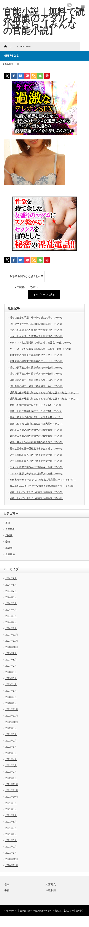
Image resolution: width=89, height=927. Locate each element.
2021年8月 (11, 809)
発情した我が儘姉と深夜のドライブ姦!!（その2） (36, 405)
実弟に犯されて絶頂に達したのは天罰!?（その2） (36, 417)
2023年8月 (11, 659)
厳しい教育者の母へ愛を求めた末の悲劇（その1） (36, 373)
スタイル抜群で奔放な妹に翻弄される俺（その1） (36, 473)
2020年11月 (11, 865)
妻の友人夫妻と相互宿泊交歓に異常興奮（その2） (36, 430)
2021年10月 (11, 796)
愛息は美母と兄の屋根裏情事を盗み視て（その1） (36, 448)
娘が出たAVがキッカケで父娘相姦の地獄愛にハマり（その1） (43, 486)
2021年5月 (11, 828)
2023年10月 (11, 647)
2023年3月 (11, 690)
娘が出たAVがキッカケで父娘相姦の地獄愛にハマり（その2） (43, 479)
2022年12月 (11, 709)
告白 (7, 541)
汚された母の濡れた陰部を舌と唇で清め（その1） (36, 336)
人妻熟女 (10, 529)
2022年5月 (11, 753)
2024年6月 (11, 597)
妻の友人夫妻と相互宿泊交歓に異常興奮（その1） (36, 436)
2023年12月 (11, 634)
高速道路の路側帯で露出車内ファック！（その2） (36, 355)
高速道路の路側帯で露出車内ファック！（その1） (36, 361)
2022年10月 (11, 722)
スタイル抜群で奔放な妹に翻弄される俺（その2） (36, 467)
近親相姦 (10, 554)
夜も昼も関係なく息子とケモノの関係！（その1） (26, 278)
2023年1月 (11, 703)
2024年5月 (11, 603)
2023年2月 (11, 697)
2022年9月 (11, 728)
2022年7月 (11, 740)
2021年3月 (11, 840)
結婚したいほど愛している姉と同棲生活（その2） (36, 492)
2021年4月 (11, 834)
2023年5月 (11, 678)
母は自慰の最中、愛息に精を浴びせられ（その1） (36, 386)
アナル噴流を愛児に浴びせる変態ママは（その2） (36, 455)
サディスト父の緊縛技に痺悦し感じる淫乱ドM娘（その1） (41, 349)
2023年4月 (11, 684)
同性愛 (9, 535)
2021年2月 (11, 846)
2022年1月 (11, 778)
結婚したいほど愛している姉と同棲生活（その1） (36, 498)
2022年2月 (11, 771)
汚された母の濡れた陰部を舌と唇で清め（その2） (36, 330)
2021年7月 (11, 815)
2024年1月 (11, 628)
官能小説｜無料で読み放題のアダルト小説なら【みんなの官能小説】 (50, 910)
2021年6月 (11, 821)
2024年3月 (11, 616)
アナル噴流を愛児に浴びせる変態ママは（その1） (36, 461)
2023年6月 (11, 672)
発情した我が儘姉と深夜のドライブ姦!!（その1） (36, 411)
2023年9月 (11, 653)
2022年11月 (11, 715)
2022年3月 (11, 765)
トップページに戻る (44, 294)
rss (69, 5)
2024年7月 (11, 591)
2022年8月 (11, 734)
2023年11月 (11, 640)
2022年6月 (11, 746)
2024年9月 (11, 578)
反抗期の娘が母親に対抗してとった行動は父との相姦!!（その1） (44, 398)
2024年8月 (11, 584)
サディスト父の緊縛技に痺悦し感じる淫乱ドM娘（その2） (41, 342)
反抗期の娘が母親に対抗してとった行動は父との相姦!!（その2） (44, 392)
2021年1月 (11, 852)
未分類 (9, 547)
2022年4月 (11, 759)
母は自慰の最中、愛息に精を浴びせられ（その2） (36, 380)
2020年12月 (11, 859)
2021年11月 (11, 790)
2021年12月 (11, 784)
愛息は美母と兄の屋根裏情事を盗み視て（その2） (36, 442)
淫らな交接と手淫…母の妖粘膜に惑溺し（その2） (36, 317)
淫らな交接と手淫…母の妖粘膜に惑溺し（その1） (36, 324)
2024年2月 (11, 622)
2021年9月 (11, 803)
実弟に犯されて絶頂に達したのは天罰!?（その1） (36, 423)
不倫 (7, 522)
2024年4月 (11, 609)
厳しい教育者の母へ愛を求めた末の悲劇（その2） (36, 367)
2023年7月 (11, 665)
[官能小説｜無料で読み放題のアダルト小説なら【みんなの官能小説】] (44, 21)
